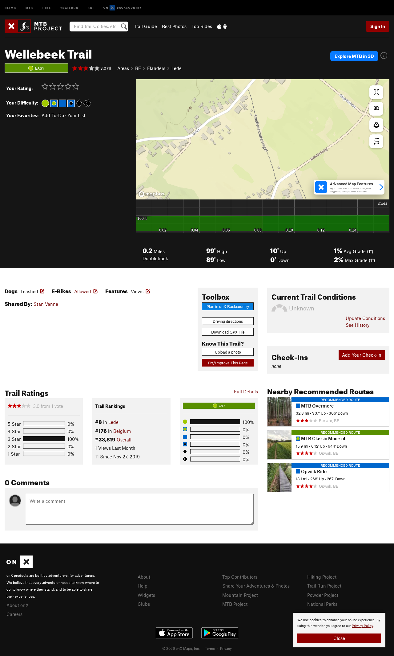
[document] (339, 630)
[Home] (36, 26)
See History (357, 325)
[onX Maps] (19, 566)
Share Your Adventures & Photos (256, 585)
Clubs (144, 604)
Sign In (377, 26)
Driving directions (228, 321)
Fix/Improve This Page (228, 362)
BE (138, 68)
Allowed (82, 291)
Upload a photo (228, 352)
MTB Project (234, 604)
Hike (46, 8)
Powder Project (322, 595)
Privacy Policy (362, 626)
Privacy (226, 648)
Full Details (246, 391)
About (144, 577)
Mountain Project (240, 595)
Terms (210, 648)
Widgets (146, 595)
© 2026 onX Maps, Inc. (181, 648)
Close (339, 638)
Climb (10, 8)
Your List (76, 115)
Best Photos (174, 26)
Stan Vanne (46, 304)
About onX (17, 605)
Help (142, 585)
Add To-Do (53, 115)
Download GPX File (228, 332)
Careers (14, 614)
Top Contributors (239, 577)
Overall (124, 439)
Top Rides (201, 26)
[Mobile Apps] (222, 26)
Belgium (122, 431)
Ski (91, 8)
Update (365, 318)
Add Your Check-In (361, 355)
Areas (123, 68)
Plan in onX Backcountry (228, 306)
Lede (176, 68)
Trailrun (69, 8)
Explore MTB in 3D (354, 56)
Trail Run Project (324, 585)
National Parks (322, 604)
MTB (29, 8)
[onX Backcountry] (122, 8)
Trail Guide (145, 26)
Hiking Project (321, 577)
